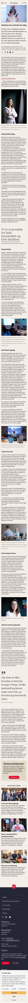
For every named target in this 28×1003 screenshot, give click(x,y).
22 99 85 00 (9, 938)
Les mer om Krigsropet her (8, 78)
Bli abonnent (14, 777)
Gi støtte (5, 963)
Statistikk (14, 989)
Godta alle (14, 992)
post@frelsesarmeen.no (12, 940)
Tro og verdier (6, 905)
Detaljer (14, 1000)
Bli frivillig (15, 963)
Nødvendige (6, 989)
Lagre (14, 996)
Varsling (4, 913)
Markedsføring (22, 989)
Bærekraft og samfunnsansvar (10, 901)
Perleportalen (6, 909)
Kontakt (4, 897)
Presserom (4, 950)
